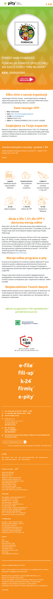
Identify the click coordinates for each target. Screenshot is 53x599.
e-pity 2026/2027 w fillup (9, 483)
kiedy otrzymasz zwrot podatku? (11, 511)
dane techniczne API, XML (10, 550)
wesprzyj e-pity (43, 457)
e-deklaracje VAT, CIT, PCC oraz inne (13, 532)
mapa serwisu (25, 459)
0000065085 (13, 73)
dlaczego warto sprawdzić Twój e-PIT (13, 523)
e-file (4, 454)
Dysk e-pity (5, 552)
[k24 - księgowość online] (26, 381)
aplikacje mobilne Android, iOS (11, 479)
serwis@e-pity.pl (13, 415)
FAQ (3, 540)
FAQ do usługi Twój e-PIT (9, 525)
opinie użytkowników (28, 457)
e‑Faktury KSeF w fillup (9, 484)
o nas (15, 457)
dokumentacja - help (8, 543)
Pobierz (10, 469)
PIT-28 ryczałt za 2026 (9, 506)
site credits (5, 590)
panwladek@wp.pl (18, 116)
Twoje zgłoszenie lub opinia (10, 554)
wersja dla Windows (8, 472)
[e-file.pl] (26, 365)
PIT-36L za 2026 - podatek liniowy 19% (13, 509)
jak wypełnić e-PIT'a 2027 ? (10, 499)
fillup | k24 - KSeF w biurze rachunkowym (14, 490)
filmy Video (5, 541)
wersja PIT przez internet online (11, 477)
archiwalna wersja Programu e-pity (13, 481)
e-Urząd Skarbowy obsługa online (12, 527)
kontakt (7, 457)
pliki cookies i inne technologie (31, 581)
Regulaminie (34, 579)
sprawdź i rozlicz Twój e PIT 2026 (12, 522)
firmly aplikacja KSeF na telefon (11, 488)
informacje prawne (11, 459)
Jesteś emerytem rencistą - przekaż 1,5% (25, 147)
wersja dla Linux (7, 476)
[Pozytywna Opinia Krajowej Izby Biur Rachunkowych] (26, 343)
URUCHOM (24, 79)
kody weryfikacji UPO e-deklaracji (12, 529)
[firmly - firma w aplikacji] (26, 388)
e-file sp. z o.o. (37, 576)
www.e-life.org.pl (21, 253)
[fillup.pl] (26, 373)
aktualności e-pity (7, 548)
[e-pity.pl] (26, 397)
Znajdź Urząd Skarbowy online (12, 442)
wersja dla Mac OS (7, 474)
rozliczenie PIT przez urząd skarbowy (13, 514)
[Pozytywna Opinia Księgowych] (26, 322)
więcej (4, 157)
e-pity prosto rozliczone (13, 3)
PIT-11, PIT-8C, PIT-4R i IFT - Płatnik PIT (14, 513)
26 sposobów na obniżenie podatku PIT (13, 497)
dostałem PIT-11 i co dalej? (10, 500)
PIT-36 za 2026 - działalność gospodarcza (14, 507)
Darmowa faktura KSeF (9, 486)
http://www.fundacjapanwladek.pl (22, 114)
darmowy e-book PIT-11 (9, 547)
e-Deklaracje (6, 519)
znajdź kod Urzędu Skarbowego (11, 530)
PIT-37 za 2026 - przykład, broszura (12, 504)
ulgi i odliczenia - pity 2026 (10, 502)
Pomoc (4, 536)
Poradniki (5, 494)
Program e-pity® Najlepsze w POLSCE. (13, 565)
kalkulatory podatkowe (8, 545)
